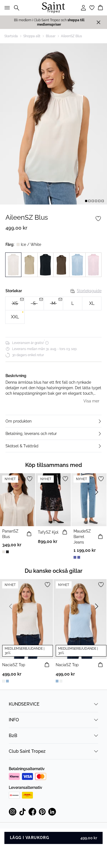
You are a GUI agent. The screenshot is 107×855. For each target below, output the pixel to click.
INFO (14, 719)
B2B (13, 735)
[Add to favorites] (98, 218)
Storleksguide (89, 291)
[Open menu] (6, 8)
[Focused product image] (53, 124)
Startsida (11, 36)
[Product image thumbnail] (86, 201)
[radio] (72, 303)
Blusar (50, 36)
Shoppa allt (31, 36)
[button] (53, 421)
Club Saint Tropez (27, 751)
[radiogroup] (53, 310)
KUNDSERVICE (24, 704)
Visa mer (91, 401)
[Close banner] (98, 22)
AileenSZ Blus (71, 36)
